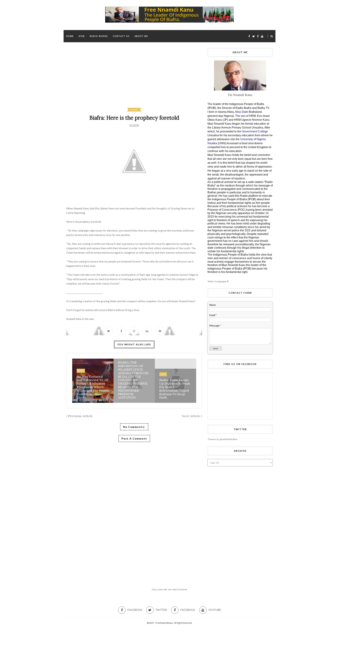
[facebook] (249, 36)
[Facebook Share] (121, 330)
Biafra (81, 371)
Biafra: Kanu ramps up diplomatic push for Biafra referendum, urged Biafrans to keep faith (174, 388)
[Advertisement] (172, 78)
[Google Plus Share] (134, 330)
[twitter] (253, 36)
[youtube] (262, 36)
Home (134, 109)
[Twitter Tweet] (108, 330)
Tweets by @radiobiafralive (222, 439)
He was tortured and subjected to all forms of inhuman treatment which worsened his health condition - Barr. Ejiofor (93, 387)
